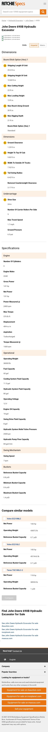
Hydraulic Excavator (15, 20)
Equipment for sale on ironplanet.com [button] (24, 696)
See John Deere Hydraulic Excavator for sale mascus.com (20, 636)
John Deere (29, 20)
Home (4, 20)
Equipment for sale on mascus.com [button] (24, 702)
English (13, 659)
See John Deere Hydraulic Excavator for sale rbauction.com (20, 624)
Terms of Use (35, 719)
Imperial (34, 45)
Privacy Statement (23, 719)
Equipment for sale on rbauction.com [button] (24, 690)
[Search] (43, 11)
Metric (42, 45)
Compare (9, 598)
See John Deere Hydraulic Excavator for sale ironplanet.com (20, 630)
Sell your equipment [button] (24, 709)
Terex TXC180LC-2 (15, 570)
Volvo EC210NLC (14, 519)
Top (43, 728)
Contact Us (17, 651)
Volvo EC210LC (13, 544)
